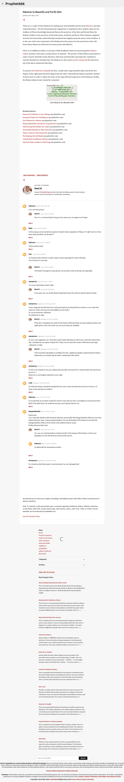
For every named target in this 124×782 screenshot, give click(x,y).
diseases (89, 26)
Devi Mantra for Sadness (32, 120)
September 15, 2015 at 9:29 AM (49, 319)
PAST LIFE (42, 687)
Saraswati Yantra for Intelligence (35, 117)
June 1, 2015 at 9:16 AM (46, 214)
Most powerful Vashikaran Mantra (50, 600)
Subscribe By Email (47, 572)
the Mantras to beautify (41, 71)
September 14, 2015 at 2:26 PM (46, 336)
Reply (31, 223)
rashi (30, 383)
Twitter (53, 771)
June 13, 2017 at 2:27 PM (43, 397)
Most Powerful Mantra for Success (50, 617)
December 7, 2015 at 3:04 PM (41, 383)
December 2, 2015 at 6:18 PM (46, 366)
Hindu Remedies (44, 543)
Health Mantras (29, 175)
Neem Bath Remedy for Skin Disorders (38, 130)
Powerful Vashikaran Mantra (48, 669)
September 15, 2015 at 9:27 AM (49, 349)
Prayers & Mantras (45, 535)
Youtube (67, 771)
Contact (83, 779)
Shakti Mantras (42, 175)
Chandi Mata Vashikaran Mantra (35, 139)
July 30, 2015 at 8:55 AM (47, 289)
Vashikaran (42, 546)
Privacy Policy (75, 779)
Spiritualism (43, 548)
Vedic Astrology (44, 541)
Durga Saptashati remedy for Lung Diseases (40, 124)
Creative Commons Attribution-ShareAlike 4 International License (99, 776)
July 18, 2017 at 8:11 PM (47, 429)
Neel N (37, 214)
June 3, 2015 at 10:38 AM (43, 242)
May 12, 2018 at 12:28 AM (49, 443)
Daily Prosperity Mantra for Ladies (36, 127)
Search (83, 758)
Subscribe (74, 771)
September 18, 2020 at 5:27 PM (47, 460)
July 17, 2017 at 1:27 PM (48, 411)
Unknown (32, 206)
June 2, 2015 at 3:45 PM (39, 228)
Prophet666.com (46, 192)
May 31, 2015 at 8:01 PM (43, 206)
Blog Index (42, 554)
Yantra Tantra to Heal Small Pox (35, 133)
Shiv (30, 254)
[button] (24, 20)
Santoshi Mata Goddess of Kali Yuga (37, 142)
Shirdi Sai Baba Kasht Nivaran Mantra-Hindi (52, 583)
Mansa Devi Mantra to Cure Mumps (36, 114)
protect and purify (80, 60)
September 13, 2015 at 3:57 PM (46, 304)
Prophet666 (15, 4)
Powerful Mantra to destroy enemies (50, 721)
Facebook (60, 771)
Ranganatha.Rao (34, 411)
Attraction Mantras (45, 635)
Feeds (48, 771)
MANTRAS (42, 739)
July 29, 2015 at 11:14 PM (45, 281)
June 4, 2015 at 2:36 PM (39, 254)
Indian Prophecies (45, 551)
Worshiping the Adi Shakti (33, 136)
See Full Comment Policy (31, 516)
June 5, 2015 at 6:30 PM (46, 267)
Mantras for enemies (45, 652)
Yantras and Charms (45, 538)
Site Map (90, 779)
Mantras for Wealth (45, 704)
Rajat (30, 228)
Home (41, 533)
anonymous (33, 281)
